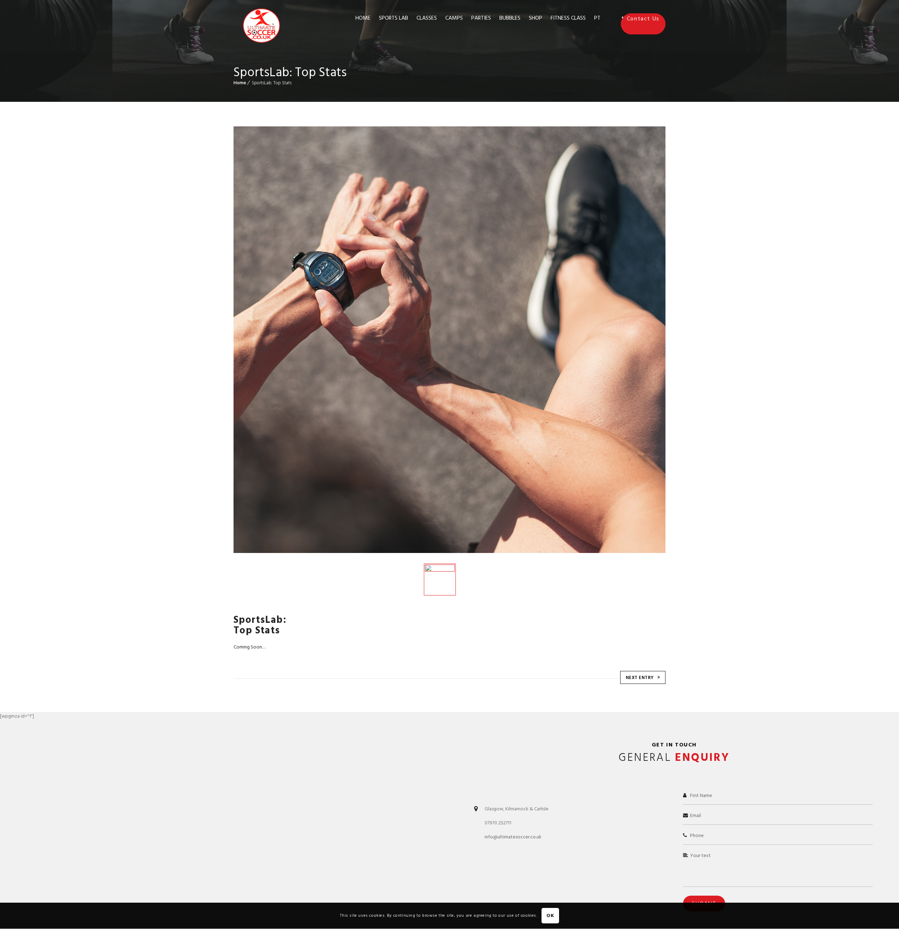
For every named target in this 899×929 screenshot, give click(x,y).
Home (240, 83)
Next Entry (640, 677)
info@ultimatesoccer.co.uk (513, 837)
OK (550, 916)
